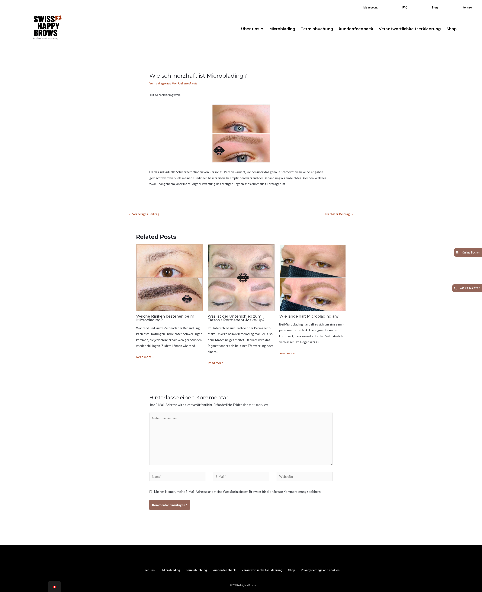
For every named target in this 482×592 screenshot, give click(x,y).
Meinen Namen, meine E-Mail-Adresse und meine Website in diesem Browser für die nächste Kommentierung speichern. (237, 492)
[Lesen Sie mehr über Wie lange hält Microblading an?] (312, 277)
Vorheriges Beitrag (143, 214)
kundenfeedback (356, 29)
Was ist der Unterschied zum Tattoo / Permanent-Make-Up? (236, 318)
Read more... (145, 357)
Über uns (250, 29)
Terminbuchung (317, 29)
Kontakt (467, 7)
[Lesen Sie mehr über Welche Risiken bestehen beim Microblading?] (169, 277)
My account (370, 7)
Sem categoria (159, 83)
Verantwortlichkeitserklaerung (410, 29)
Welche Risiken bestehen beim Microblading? (165, 318)
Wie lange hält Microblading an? (309, 316)
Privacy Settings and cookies (320, 570)
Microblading (282, 29)
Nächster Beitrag (339, 214)
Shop (451, 29)
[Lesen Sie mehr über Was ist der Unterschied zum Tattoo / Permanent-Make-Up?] (241, 277)
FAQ (404, 7)
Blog (435, 7)
